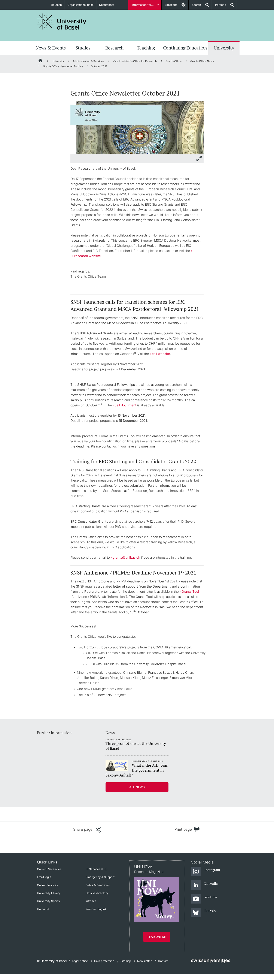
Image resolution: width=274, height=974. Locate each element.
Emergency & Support (100, 877)
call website (161, 354)
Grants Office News (202, 61)
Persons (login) (96, 909)
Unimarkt (43, 909)
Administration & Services (88, 61)
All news (137, 787)
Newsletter (144, 961)
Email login (44, 877)
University (224, 48)
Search (195, 6)
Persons (219, 6)
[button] (87, 829)
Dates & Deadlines (98, 885)
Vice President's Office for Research (135, 61)
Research (114, 48)
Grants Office (173, 61)
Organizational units (80, 4)
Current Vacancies (49, 869)
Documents (106, 4)
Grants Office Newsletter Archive (63, 66)
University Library (48, 893)
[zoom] (137, 127)
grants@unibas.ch (126, 557)
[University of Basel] (61, 21)
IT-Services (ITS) (96, 869)
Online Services (47, 885)
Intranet (91, 901)
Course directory (97, 893)
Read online (156, 936)
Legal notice (80, 961)
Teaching (146, 48)
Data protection (104, 961)
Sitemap (126, 961)
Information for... (143, 4)
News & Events (51, 48)
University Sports (48, 901)
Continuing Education (185, 48)
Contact (163, 961)
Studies (83, 48)
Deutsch (56, 4)
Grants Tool (190, 591)
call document (125, 405)
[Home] (40, 61)
